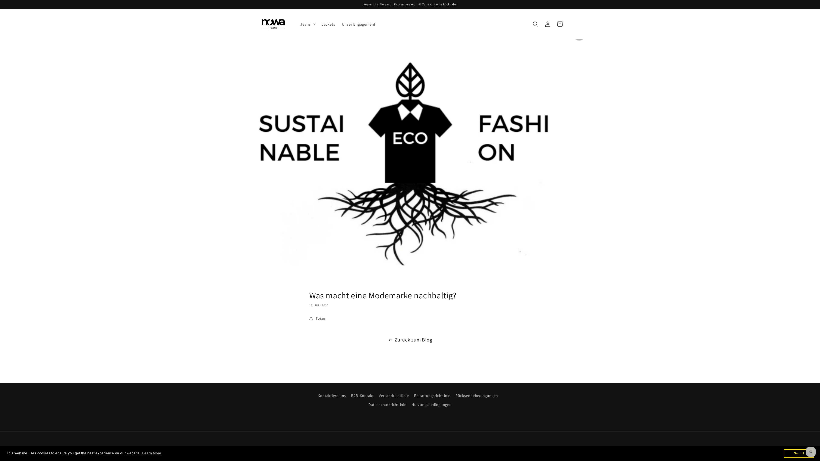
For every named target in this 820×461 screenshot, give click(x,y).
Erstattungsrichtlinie (432, 395)
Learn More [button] (151, 453)
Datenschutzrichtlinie (387, 404)
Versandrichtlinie (394, 395)
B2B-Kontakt (362, 395)
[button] (307, 24)
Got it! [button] (799, 453)
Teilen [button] (321, 318)
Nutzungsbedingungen (431, 404)
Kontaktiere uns (332, 395)
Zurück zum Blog (413, 339)
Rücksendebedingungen (476, 395)
